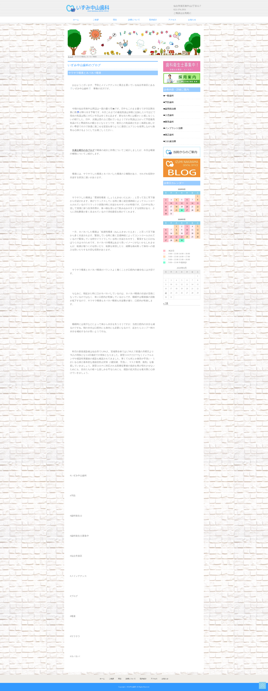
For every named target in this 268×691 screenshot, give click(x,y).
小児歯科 (169, 115)
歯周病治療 (170, 109)
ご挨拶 (96, 20)
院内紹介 (153, 20)
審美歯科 (169, 122)
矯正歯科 (169, 135)
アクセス (172, 20)
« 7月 (165, 303)
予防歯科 (169, 102)
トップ (70, 57)
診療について (134, 20)
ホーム (76, 20)
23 (166, 293)
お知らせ (192, 20)
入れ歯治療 (170, 141)
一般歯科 (169, 95)
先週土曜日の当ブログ (83, 150)
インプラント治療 (174, 128)
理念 (115, 20)
